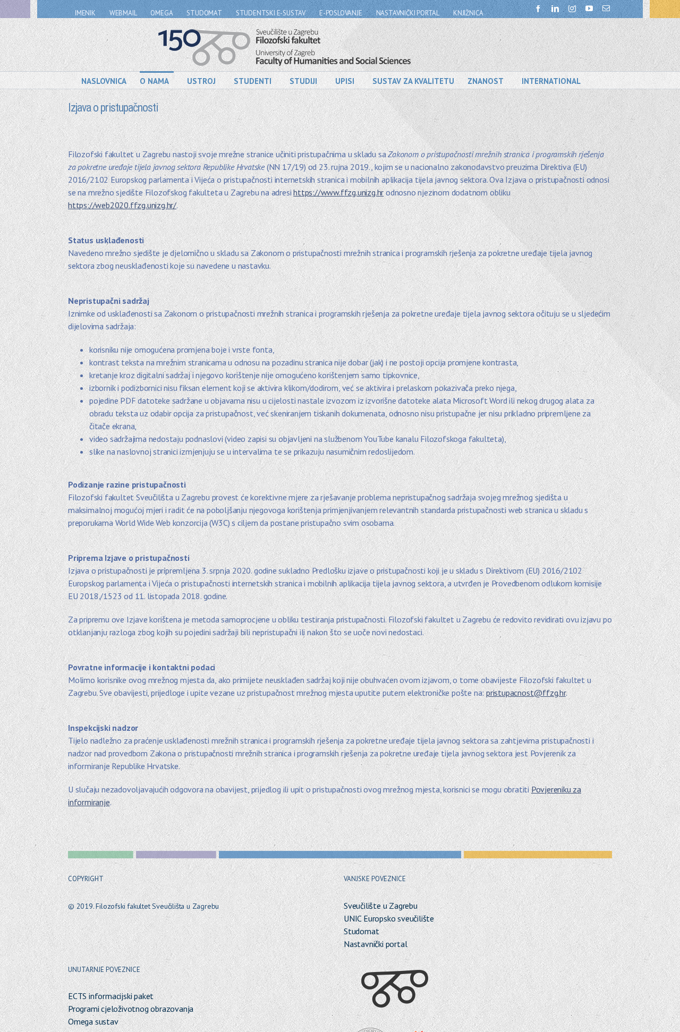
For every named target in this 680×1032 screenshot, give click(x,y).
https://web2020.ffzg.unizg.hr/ (122, 205)
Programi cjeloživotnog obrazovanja (130, 1008)
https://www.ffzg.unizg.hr (338, 192)
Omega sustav (93, 1021)
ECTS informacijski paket (111, 996)
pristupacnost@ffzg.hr (526, 692)
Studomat (361, 931)
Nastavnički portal (375, 944)
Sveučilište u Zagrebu (381, 905)
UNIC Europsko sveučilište (389, 918)
